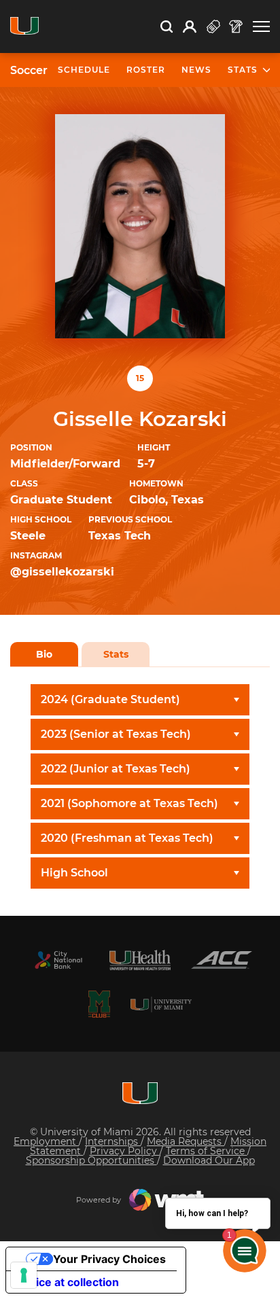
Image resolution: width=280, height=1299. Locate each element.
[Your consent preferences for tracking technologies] (24, 1275)
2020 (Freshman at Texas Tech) (127, 838)
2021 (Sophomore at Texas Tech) (129, 803)
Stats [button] (243, 70)
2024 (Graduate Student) (110, 699)
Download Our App (209, 1160)
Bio (44, 654)
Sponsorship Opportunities (91, 1160)
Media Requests (185, 1141)
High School (74, 872)
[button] (261, 27)
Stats (115, 654)
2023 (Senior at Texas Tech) (116, 734)
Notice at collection (68, 1282)
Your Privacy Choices (109, 1259)
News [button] (196, 70)
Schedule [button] (84, 70)
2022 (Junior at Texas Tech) (115, 768)
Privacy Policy (125, 1151)
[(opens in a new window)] (58, 960)
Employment (46, 1141)
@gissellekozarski (62, 571)
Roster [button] (145, 70)
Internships (113, 1141)
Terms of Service (206, 1151)
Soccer (29, 70)
